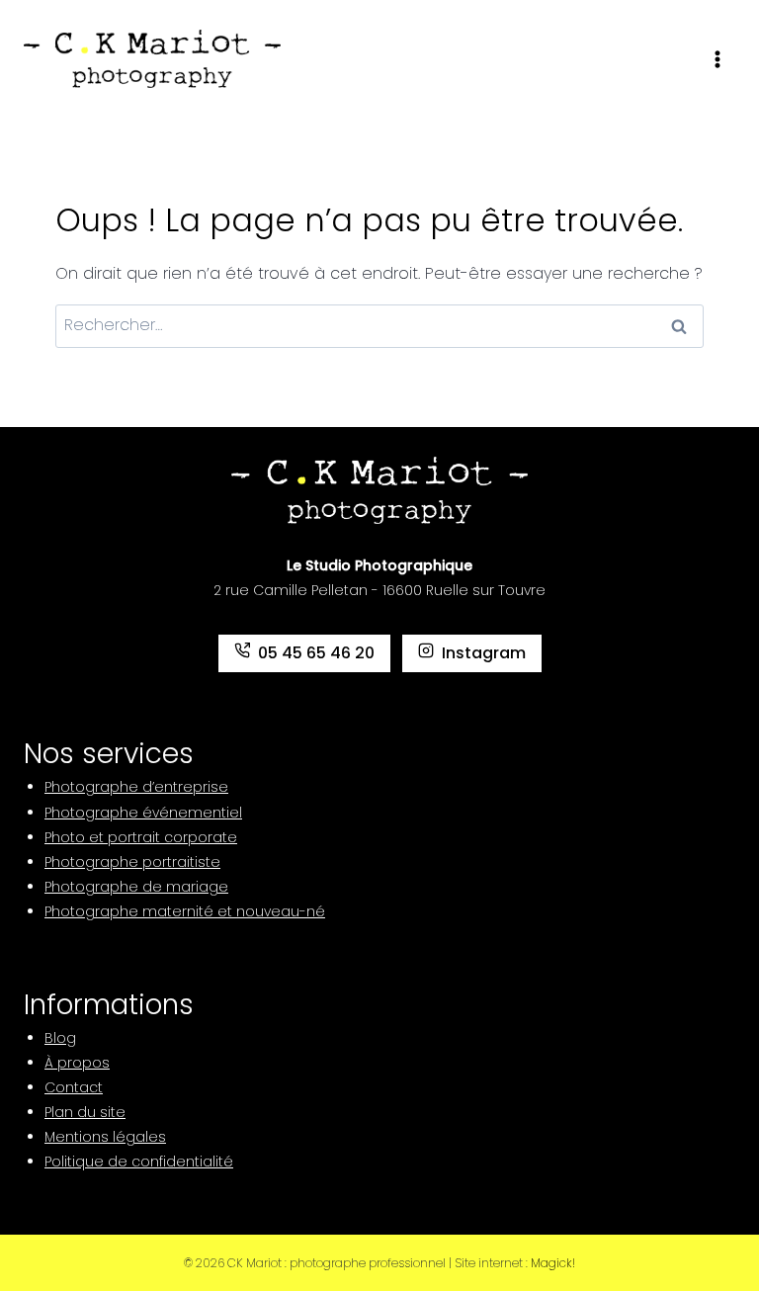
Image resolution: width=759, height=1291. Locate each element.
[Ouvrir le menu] (717, 58)
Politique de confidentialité (138, 1161)
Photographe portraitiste (132, 862)
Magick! (553, 1262)
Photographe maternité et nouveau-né (184, 911)
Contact (73, 1087)
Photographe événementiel (143, 812)
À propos (77, 1063)
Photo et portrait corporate (140, 837)
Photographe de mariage (136, 887)
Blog (60, 1038)
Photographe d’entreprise (136, 787)
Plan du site (85, 1112)
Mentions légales (105, 1137)
